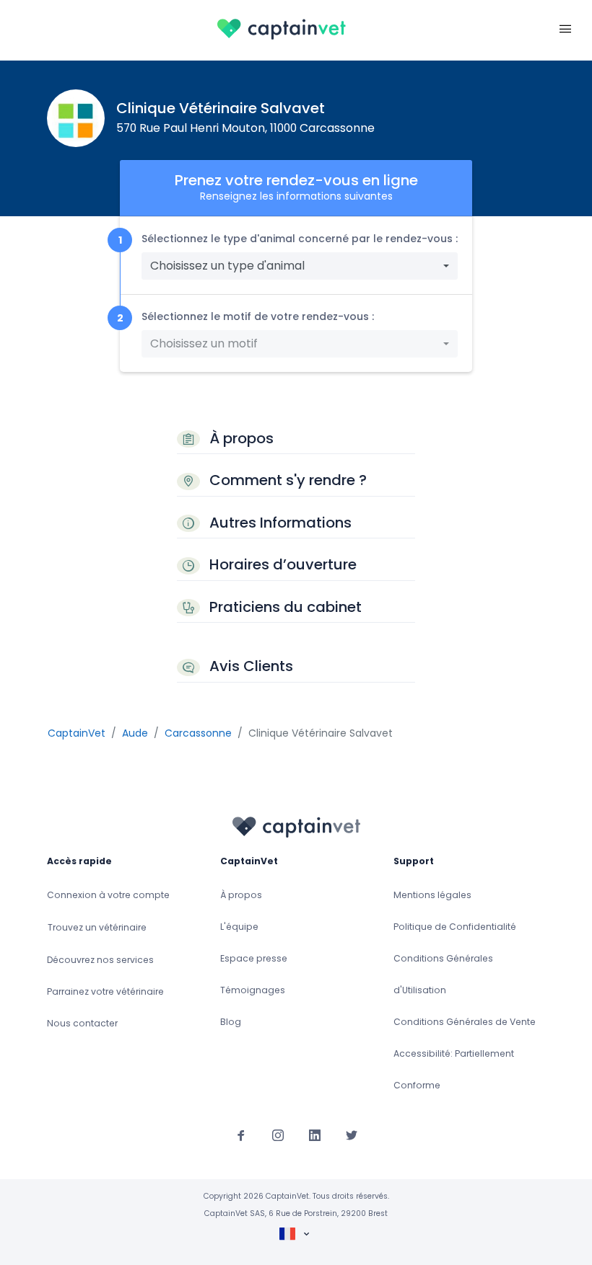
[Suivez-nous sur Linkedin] (315, 1134)
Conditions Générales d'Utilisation (443, 974)
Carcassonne (198, 733)
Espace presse (253, 958)
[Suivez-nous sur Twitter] (351, 1134)
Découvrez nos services (100, 960)
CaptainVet (76, 733)
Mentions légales (432, 895)
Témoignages (252, 990)
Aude (135, 733)
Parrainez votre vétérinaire (105, 991)
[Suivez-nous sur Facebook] (241, 1134)
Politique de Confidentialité (454, 926)
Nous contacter (82, 1023)
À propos (241, 895)
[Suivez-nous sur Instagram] (278, 1134)
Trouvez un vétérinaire (97, 927)
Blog (230, 1022)
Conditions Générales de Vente (464, 1022)
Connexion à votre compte (108, 895)
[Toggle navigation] (565, 27)
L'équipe (239, 926)
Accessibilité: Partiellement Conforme (453, 1069)
